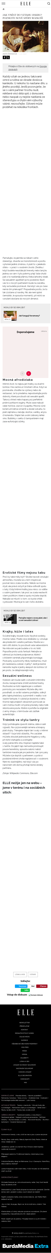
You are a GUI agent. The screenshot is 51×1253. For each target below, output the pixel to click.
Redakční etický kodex (24, 1033)
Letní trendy (31, 1100)
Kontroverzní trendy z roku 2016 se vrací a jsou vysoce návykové (24, 1134)
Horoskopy (25, 1079)
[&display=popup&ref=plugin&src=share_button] (4, 57)
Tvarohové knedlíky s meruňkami (29, 1115)
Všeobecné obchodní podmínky (24, 1044)
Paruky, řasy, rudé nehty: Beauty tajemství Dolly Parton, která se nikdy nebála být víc (24, 1141)
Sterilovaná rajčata (7, 1117)
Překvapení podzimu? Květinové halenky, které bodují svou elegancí (22, 1155)
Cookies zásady (25, 1072)
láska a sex (20, 974)
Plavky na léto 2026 (8, 1110)
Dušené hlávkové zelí (18, 1122)
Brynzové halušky (34, 1120)
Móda (24, 1051)
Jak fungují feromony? (29, 316)
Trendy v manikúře (24, 1105)
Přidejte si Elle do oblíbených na (27, 68)
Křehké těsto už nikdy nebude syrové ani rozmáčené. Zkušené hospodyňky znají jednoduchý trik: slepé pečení (24, 1213)
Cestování (44, 1098)
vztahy (33, 974)
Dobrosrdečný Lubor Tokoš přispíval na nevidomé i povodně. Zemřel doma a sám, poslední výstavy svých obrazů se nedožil (25, 1191)
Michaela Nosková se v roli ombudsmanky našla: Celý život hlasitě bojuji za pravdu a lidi (24, 1183)
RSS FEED (25, 1047)
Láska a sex (13, 9)
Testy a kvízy (22, 1098)
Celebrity (24, 1058)
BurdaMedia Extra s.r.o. (31, 1233)
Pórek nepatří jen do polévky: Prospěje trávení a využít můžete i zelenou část (23, 1220)
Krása (24, 1054)
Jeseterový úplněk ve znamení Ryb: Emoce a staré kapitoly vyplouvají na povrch (22, 1148)
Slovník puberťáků (34, 1096)
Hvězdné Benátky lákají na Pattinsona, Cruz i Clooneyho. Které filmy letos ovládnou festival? (25, 1162)
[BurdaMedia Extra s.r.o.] (25, 1246)
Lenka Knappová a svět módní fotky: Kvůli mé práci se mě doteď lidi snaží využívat (25, 1170)
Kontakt (24, 1030)
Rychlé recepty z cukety (17, 1120)
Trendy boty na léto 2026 (26, 1110)
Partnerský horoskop (8, 1098)
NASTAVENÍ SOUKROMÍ (24, 1068)
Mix (25, 1082)
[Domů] (25, 1012)
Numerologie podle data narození (13, 1100)
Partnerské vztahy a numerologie (24, 1108)
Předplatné (24, 1026)
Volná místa (24, 1037)
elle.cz (7, 319)
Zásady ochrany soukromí (24, 1065)
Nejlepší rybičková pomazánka (27, 1117)
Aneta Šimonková (10, 54)
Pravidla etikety (21, 1096)
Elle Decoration (25, 1075)
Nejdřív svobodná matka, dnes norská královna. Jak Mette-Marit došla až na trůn (23, 1198)
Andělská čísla (34, 1098)
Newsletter (24, 1023)
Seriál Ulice (41, 1108)
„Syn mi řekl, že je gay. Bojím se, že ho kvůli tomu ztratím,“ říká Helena (23, 1205)
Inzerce (24, 1040)
